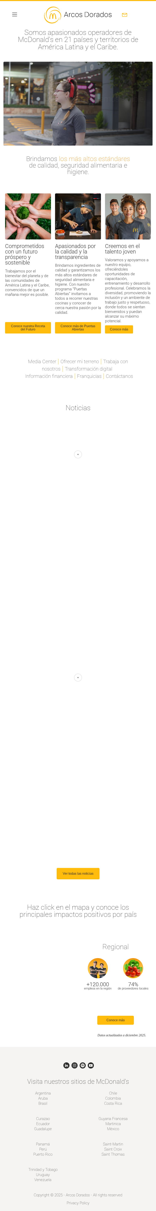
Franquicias (89, 376)
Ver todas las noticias (78, 873)
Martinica (113, 1123)
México (113, 1129)
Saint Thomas (113, 1154)
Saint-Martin (113, 1144)
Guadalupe (43, 1129)
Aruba (43, 1098)
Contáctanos (119, 376)
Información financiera (49, 376)
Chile (113, 1093)
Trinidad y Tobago (42, 1169)
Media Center (42, 361)
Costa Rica (113, 1103)
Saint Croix (113, 1149)
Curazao (43, 1118)
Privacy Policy (78, 1203)
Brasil (42, 1103)
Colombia (113, 1098)
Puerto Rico (42, 1154)
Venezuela (42, 1179)
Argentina (43, 1093)
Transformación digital (88, 369)
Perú (43, 1149)
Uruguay (43, 1174)
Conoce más (115, 1020)
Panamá (43, 1144)
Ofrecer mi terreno (80, 361)
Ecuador (43, 1123)
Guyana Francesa (113, 1118)
